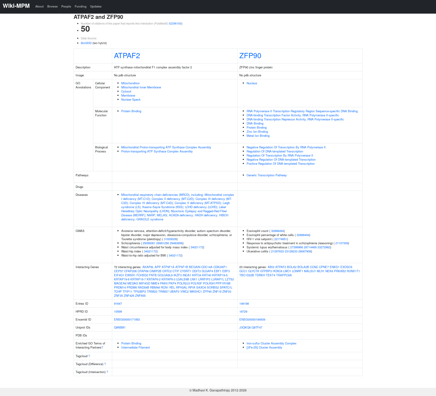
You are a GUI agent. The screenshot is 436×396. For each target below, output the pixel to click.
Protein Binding (131, 111)
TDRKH (260, 275)
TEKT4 (270, 275)
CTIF (176, 271)
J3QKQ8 (245, 327)
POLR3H (209, 283)
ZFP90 (250, 55)
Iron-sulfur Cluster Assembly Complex (272, 343)
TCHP (118, 291)
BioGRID (86, 43)
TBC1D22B (246, 275)
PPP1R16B (223, 283)
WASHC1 (196, 291)
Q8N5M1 (120, 327)
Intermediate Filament (135, 347)
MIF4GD (144, 283)
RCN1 (164, 287)
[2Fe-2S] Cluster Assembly (264, 347)
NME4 (155, 283)
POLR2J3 (183, 283)
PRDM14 (120, 287)
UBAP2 (174, 291)
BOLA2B (303, 267)
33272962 (323, 247)
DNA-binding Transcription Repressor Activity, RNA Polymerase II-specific (295, 119)
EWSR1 (130, 275)
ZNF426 (129, 295)
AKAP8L (148, 267)
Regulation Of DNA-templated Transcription (275, 151)
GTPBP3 (266, 271)
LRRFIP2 (204, 279)
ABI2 (271, 267)
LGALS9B (182, 279)
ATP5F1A (168, 267)
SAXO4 (201, 287)
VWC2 (184, 291)
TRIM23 (152, 291)
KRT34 (196, 275)
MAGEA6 (120, 283)
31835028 (170, 239)
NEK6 (329, 271)
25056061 (149, 243)
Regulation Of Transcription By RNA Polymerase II (280, 155)
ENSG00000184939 (252, 319)
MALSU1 (310, 271)
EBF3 (226, 271)
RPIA (191, 287)
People (66, 6)
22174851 (280, 239)
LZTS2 (229, 279)
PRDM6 (132, 287)
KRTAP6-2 (154, 279)
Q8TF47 (257, 327)
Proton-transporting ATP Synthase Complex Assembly (157, 151)
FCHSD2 (142, 275)
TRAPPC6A (284, 275)
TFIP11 (127, 291)
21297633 (277, 251)
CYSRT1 (185, 271)
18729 (243, 311)
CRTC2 (167, 271)
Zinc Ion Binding (257, 131)
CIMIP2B (155, 271)
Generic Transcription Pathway (267, 175)
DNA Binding (255, 123)
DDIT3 (196, 271)
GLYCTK (253, 271)
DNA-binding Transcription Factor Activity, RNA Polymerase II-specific (293, 115)
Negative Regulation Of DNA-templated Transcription (281, 159)
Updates (96, 6)
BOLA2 (292, 267)
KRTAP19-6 (121, 279)
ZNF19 (217, 291)
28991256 (162, 243)
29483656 (176, 243)
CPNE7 (324, 267)
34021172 (197, 247)
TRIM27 (163, 291)
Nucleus (252, 83)
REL (172, 287)
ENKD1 (334, 267)
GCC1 (243, 271)
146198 (244, 303)
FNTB (153, 275)
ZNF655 (140, 295)
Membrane (128, 95)
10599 (118, 311)
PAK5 (164, 283)
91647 (118, 303)
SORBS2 (213, 287)
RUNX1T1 (353, 271)
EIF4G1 (119, 275)
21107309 (341, 243)
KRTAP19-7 (138, 279)
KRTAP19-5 (220, 275)
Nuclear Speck (131, 99)
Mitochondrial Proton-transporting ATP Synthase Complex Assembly (166, 147)
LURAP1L (217, 279)
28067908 (304, 251)
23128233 (291, 251)
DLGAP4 (207, 271)
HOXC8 (277, 271)
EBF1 (217, 271)
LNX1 (193, 279)
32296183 (175, 23)
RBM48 (155, 287)
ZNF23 (226, 291)
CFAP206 (130, 271)
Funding (81, 6)
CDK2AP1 (220, 267)
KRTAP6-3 (168, 279)
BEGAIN (194, 267)
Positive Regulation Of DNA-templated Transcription (281, 163)
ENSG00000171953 (127, 319)
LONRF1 (297, 271)
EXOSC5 (346, 267)
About (39, 6)
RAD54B (143, 287)
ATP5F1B (181, 267)
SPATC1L (226, 287)
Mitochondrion (130, 83)
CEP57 (118, 271)
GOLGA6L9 (165, 275)
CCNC (314, 267)
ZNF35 (118, 295)
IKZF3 (177, 275)
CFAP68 (143, 271)
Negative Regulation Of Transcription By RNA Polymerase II (286, 147)
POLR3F (196, 283)
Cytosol (126, 91)
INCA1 (187, 275)
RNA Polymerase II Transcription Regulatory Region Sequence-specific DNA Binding (302, 111)
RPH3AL (181, 287)
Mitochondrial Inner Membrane (141, 87)
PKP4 (172, 283)
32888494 (277, 231)
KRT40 (206, 275)
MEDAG (132, 283)
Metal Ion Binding (258, 135)
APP (158, 267)
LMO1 (287, 271)
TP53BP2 (139, 291)
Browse (52, 6)
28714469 (310, 247)
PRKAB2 (340, 271)
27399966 (296, 247)
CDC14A (207, 267)
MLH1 (321, 271)
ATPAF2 (127, 55)
